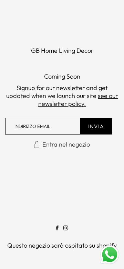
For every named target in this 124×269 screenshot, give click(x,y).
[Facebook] (57, 229)
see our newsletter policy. (78, 100)
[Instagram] (65, 229)
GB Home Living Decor (62, 50)
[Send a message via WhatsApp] (110, 255)
